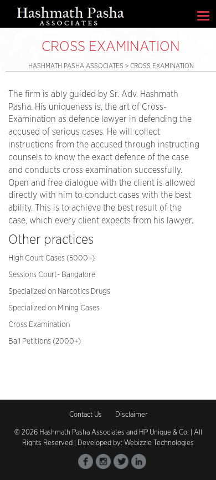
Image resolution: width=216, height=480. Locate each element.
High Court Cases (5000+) (51, 258)
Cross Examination (39, 325)
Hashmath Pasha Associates (76, 66)
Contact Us (85, 414)
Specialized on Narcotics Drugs (59, 291)
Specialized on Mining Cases (54, 308)
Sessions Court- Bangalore (51, 275)
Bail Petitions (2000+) (44, 341)
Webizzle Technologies (159, 443)
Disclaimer (131, 414)
